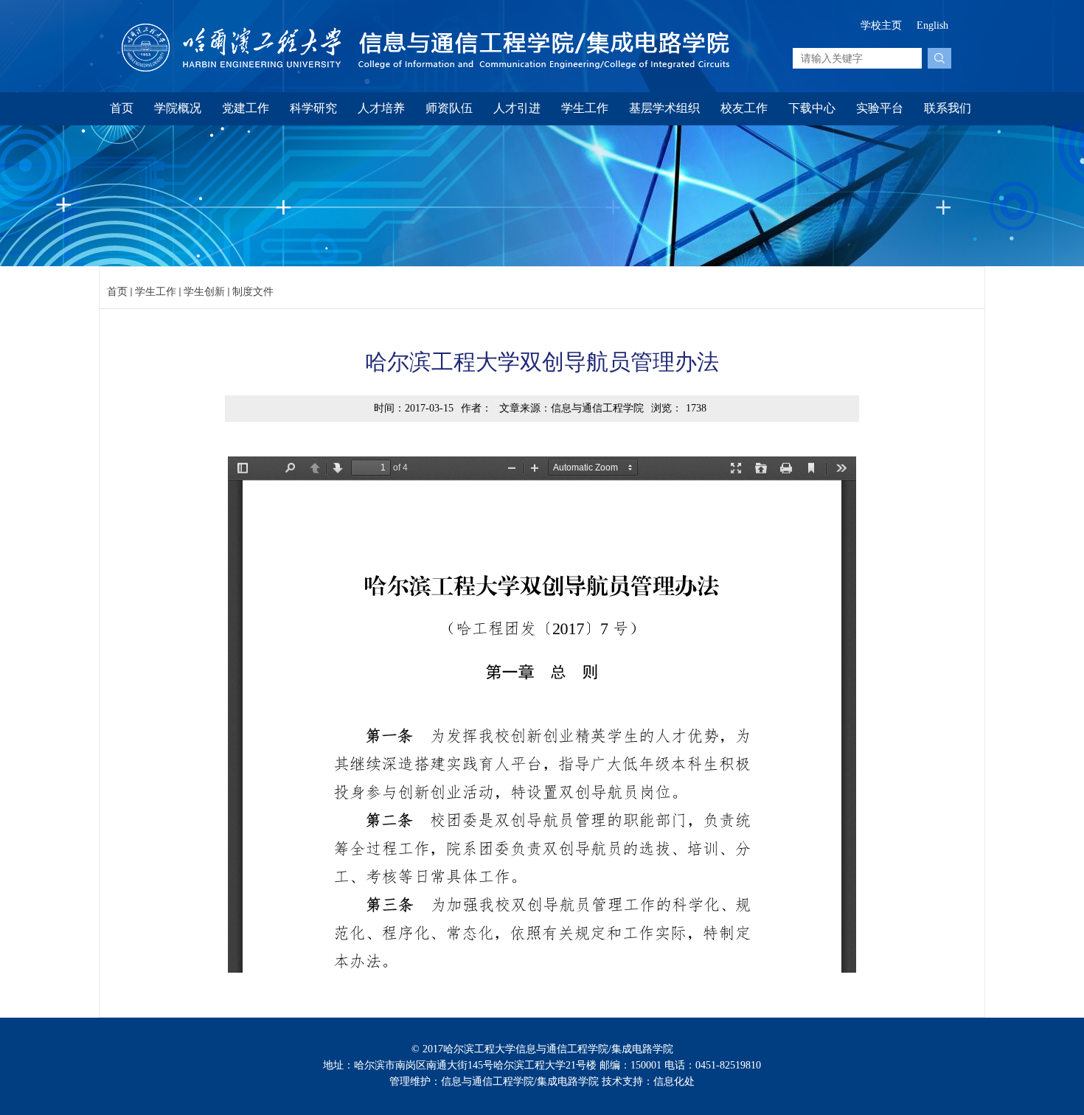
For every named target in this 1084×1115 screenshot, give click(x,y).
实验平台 (879, 108)
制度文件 (253, 291)
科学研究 (313, 108)
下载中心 (811, 108)
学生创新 (204, 291)
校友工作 (744, 108)
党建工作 (245, 108)
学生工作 (584, 108)
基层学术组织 (664, 108)
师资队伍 (449, 108)
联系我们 (947, 108)
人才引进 (517, 108)
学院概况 (177, 108)
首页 (121, 108)
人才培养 (381, 108)
